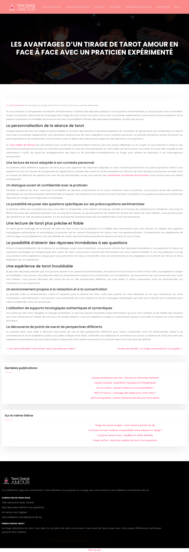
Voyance (99, 6)
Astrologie (115, 6)
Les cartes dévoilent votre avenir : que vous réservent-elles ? (42, 348)
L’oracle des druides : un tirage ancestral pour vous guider (148, 348)
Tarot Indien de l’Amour (22, 144)
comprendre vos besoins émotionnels (127, 175)
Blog (176, 6)
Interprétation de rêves (138, 6)
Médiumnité (163, 6)
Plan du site (94, 550)
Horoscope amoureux (77, 6)
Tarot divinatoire (51, 6)
